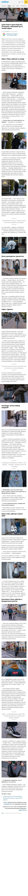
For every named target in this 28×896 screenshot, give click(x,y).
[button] (13, 400)
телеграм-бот (8, 804)
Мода (3, 813)
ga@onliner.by (22, 810)
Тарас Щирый (6, 31)
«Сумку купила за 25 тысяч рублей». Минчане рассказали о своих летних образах (12, 798)
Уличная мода (18, 813)
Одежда (13, 813)
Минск (8, 813)
